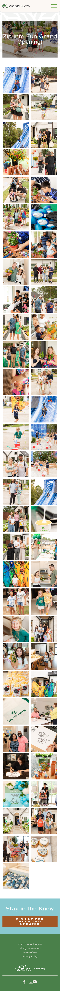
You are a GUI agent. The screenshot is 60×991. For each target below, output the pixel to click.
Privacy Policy (30, 956)
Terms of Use (30, 952)
